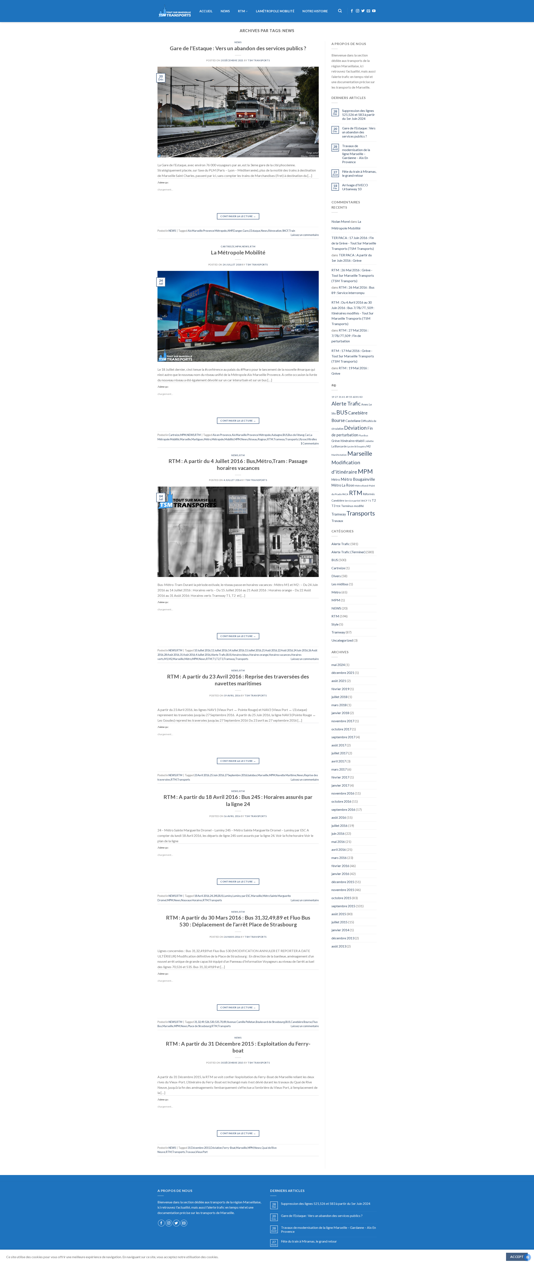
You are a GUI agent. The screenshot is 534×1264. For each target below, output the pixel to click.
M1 (166, 659)
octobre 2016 (341, 801)
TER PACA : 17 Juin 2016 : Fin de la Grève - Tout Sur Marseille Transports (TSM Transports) (353, 243)
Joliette (369, 441)
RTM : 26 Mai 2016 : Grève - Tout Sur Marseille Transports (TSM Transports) (352, 275)
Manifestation (339, 454)
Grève (335, 441)
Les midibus (339, 584)
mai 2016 (338, 842)
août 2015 (338, 914)
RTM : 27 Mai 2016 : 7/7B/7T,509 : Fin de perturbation (349, 335)
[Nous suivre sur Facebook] (352, 11)
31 (195, 1022)
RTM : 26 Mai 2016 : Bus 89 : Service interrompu (352, 290)
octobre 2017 (341, 729)
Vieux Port (202, 1152)
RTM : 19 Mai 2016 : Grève (349, 370)
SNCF (285, 230)
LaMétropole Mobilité (275, 11)
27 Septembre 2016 (236, 775)
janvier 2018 (340, 713)
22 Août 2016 (285, 650)
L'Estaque (254, 230)
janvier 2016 (340, 874)
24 (211, 895)
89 (224, 1022)
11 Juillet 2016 (219, 650)
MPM (238, 246)
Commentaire (310, 443)
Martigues (197, 439)
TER (338, 506)
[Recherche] (340, 11)
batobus (252, 775)
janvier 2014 (340, 930)
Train (292, 230)
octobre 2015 (341, 898)
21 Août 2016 (269, 650)
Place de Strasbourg (199, 1026)
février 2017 (340, 777)
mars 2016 (339, 858)
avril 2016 (338, 849)
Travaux (190, 1152)
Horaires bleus (240, 654)
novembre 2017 (342, 721)
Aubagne (276, 435)
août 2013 (338, 946)
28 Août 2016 (171, 654)
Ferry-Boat (229, 1147)
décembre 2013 (342, 938)
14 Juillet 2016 (236, 650)
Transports (291, 439)
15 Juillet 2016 (253, 650)
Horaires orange (258, 654)
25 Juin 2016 (217, 775)
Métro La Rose (342, 485)
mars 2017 (339, 769)
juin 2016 (338, 833)
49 (202, 1022)
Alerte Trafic (218, 654)
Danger (237, 230)
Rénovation (275, 230)
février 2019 (340, 689)
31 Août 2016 (187, 654)
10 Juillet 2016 (202, 650)
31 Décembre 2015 (199, 1147)
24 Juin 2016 (300, 650)
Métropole (218, 439)
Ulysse (303, 439)
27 (336, 396)
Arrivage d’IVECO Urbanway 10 (355, 187)
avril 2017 (338, 761)
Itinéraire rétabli (352, 441)
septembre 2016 (343, 809)
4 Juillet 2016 (203, 654)
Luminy (228, 895)
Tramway (279, 439)
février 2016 (340, 866)
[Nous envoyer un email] (368, 11)
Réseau (252, 439)
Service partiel (352, 500)
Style (335, 624)
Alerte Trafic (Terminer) (348, 552)
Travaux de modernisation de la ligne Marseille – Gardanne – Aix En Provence (356, 154)
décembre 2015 (342, 882)
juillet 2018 (339, 697)
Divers (336, 576)
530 (212, 1022)
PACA (345, 494)
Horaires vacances (280, 654)
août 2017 (338, 745)
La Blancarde (339, 446)
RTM (241, 11)
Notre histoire (315, 11)
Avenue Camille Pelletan (241, 1022)
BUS (285, 435)
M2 (170, 659)
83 (360, 396)
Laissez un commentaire (305, 235)
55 (350, 396)
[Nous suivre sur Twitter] (363, 11)
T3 (221, 659)
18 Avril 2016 (201, 895)
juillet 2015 (339, 922)
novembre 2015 (342, 890)
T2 (217, 659)
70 (221, 1022)
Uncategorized (342, 640)
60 (354, 396)
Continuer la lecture (238, 216)
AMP (230, 230)
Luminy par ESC (242, 895)
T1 (214, 659)
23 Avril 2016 (201, 775)
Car (307, 435)
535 (217, 1022)
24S (215, 895)
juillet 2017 (339, 753)
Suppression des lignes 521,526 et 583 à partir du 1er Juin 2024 (358, 114)
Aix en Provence (222, 435)
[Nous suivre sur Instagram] (357, 11)
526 (207, 1022)
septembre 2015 (343, 906)
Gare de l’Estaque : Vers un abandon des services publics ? (238, 48)
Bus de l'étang (296, 435)
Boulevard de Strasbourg (270, 1022)
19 (332, 396)
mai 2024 (338, 665)
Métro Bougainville (358, 479)
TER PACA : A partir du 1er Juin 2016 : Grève (351, 257)
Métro (207, 439)
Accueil (206, 11)
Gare (246, 230)
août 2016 (338, 817)
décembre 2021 (342, 673)
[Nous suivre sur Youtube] (373, 11)
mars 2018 (339, 705)
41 (343, 396)
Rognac (262, 439)
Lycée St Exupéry (356, 446)
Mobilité (229, 439)
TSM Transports (259, 60)
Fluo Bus (363, 435)
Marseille (185, 439)
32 (199, 1022)
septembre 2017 (343, 737)
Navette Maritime (286, 775)
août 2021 (338, 681)
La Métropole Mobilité (238, 252)
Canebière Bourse (301, 1022)
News (264, 230)
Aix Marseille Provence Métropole (207, 230)
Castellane (352, 421)
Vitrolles (312, 439)
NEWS (225, 11)
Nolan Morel (340, 221)
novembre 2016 (342, 793)
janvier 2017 (340, 785)
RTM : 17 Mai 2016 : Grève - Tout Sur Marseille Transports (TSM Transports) (352, 356)
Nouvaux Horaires (191, 900)
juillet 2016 (339, 825)
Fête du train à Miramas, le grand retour (359, 173)
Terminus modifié (352, 506)
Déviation (216, 1147)
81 (357, 396)
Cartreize (227, 246)
